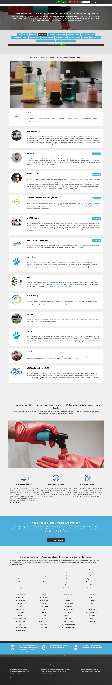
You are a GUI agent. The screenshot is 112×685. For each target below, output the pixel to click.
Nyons (68, 576)
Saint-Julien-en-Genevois (68, 627)
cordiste (25, 34)
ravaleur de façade (95, 37)
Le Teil (44, 603)
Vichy (91, 603)
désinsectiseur (42, 34)
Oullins (68, 579)
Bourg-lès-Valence (20, 597)
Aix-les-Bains (20, 569)
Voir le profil (97, 153)
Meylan (44, 615)
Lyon (44, 609)
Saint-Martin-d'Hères (91, 569)
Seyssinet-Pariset (92, 579)
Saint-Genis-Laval (68, 621)
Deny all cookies (75, 2)
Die (44, 569)
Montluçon (68, 569)
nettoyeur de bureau (47, 37)
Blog (11, 677)
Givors (44, 585)
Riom (68, 597)
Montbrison (44, 624)
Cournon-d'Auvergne (20, 627)
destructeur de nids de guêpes (57, 34)
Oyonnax (68, 582)
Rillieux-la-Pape (68, 594)
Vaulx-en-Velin (91, 597)
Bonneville (20, 591)
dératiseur (33, 34)
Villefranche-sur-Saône (92, 612)
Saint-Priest (91, 572)
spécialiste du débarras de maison (65, 41)
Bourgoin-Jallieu (20, 600)
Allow (62, 44)
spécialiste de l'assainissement (45, 41)
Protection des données (15, 673)
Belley (20, 588)
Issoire (44, 594)
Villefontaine (91, 609)
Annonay (20, 579)
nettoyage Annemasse (46, 675)
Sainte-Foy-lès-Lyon (68, 609)
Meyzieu (44, 618)
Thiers (91, 585)
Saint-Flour (68, 618)
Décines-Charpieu (20, 630)
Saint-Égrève (68, 612)
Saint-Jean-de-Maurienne (68, 624)
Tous (19, 34)
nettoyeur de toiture (61, 37)
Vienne (91, 606)
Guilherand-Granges (44, 591)
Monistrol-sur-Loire (44, 621)
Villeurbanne (91, 615)
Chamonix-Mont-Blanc (20, 618)
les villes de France (15, 502)
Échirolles (44, 572)
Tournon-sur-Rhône (92, 591)
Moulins (68, 572)
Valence (92, 594)
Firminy (44, 576)
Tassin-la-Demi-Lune (91, 582)
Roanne (68, 600)
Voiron (91, 618)
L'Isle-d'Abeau (44, 606)
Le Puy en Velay (44, 600)
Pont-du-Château (67, 588)
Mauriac (44, 612)
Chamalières (20, 612)
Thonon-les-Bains (91, 588)
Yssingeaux (92, 621)
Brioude (20, 603)
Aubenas (20, 582)
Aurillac (20, 585)
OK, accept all (62, 2)
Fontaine (44, 579)
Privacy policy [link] (94, 2)
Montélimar (44, 627)
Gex (44, 582)
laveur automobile (34, 37)
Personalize (85, 2)
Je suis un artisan (56, 540)
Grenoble (44, 588)
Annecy (20, 576)
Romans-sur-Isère (68, 603)
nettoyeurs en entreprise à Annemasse (60, 286)
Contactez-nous (13, 679)
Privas (68, 591)
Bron (20, 606)
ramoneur (85, 37)
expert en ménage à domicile (19, 37)
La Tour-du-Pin (44, 597)
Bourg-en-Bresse (20, 594)
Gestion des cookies (15, 675)
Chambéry (20, 615)
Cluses (20, 624)
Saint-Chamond (68, 606)
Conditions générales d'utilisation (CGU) (19, 671)
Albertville (20, 572)
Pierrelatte (68, 585)
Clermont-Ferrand (20, 621)
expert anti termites (73, 34)
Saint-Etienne (67, 615)
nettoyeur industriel (74, 37)
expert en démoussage (88, 34)
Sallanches (92, 576)
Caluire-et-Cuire (20, 609)
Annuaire (12, 669)
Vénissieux (92, 600)
